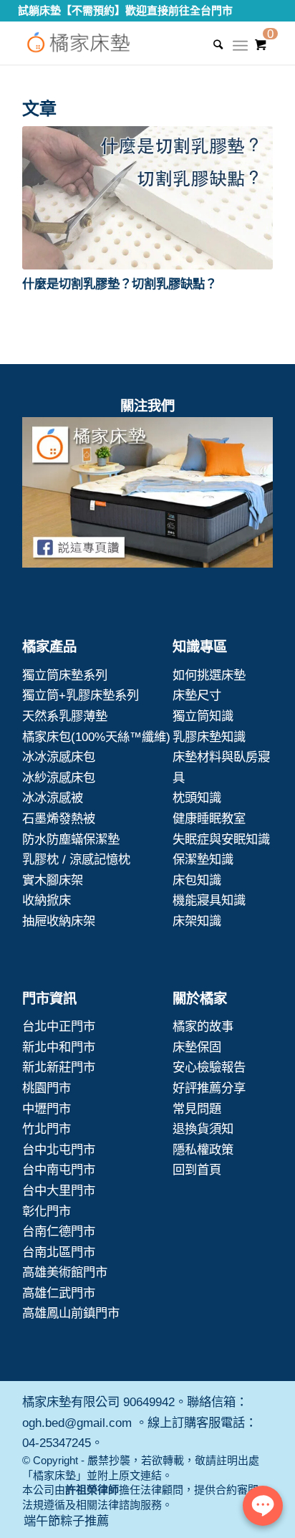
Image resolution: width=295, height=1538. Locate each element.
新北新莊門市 (58, 1067)
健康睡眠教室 (209, 818)
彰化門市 (46, 1211)
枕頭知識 (197, 797)
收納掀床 (46, 900)
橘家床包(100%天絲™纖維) (96, 736)
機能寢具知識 (209, 900)
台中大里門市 (58, 1190)
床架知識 (197, 920)
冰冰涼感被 (52, 797)
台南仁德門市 (58, 1231)
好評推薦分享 (209, 1087)
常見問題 (197, 1108)
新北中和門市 (58, 1047)
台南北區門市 (58, 1252)
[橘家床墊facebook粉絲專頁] (147, 495)
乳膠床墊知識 (209, 736)
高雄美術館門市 (64, 1272)
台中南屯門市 (58, 1169)
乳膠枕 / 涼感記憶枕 (76, 859)
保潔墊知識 (203, 859)
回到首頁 (197, 1169)
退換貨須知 (203, 1128)
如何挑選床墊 (209, 675)
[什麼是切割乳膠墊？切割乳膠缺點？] (147, 197)
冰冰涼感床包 (58, 756)
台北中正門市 (58, 1026)
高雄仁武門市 (58, 1292)
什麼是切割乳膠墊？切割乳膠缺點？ (119, 283)
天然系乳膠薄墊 (64, 716)
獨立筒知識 (203, 716)
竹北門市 (46, 1128)
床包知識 (197, 880)
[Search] (211, 44)
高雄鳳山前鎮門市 (71, 1313)
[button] (147, 197)
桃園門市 (46, 1087)
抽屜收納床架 (58, 920)
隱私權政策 (203, 1149)
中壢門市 (46, 1108)
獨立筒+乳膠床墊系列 (80, 695)
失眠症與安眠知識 (221, 839)
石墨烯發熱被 (58, 818)
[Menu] (240, 50)
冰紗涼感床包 (58, 777)
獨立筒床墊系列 (64, 675)
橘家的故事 (203, 1026)
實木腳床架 (52, 880)
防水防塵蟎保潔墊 (71, 839)
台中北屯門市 (58, 1149)
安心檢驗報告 (209, 1067)
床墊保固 (197, 1047)
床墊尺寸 (197, 695)
